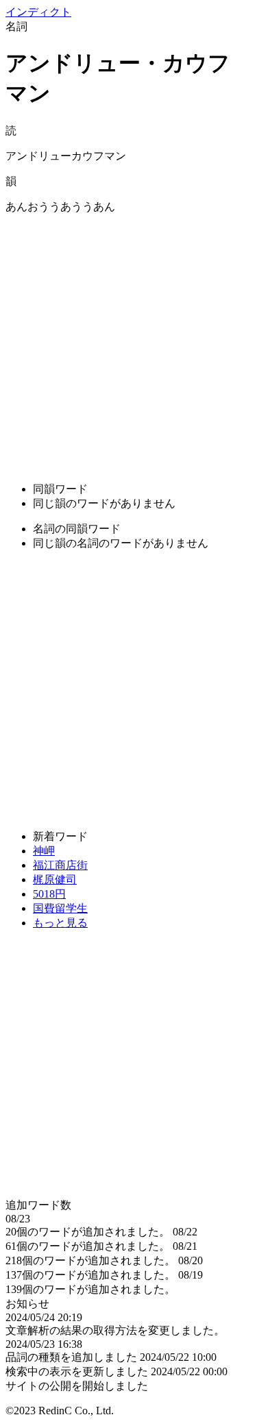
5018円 (49, 894)
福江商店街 (60, 865)
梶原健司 (55, 879)
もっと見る (60, 922)
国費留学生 (60, 908)
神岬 (44, 851)
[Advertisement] (128, 342)
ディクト (38, 12)
